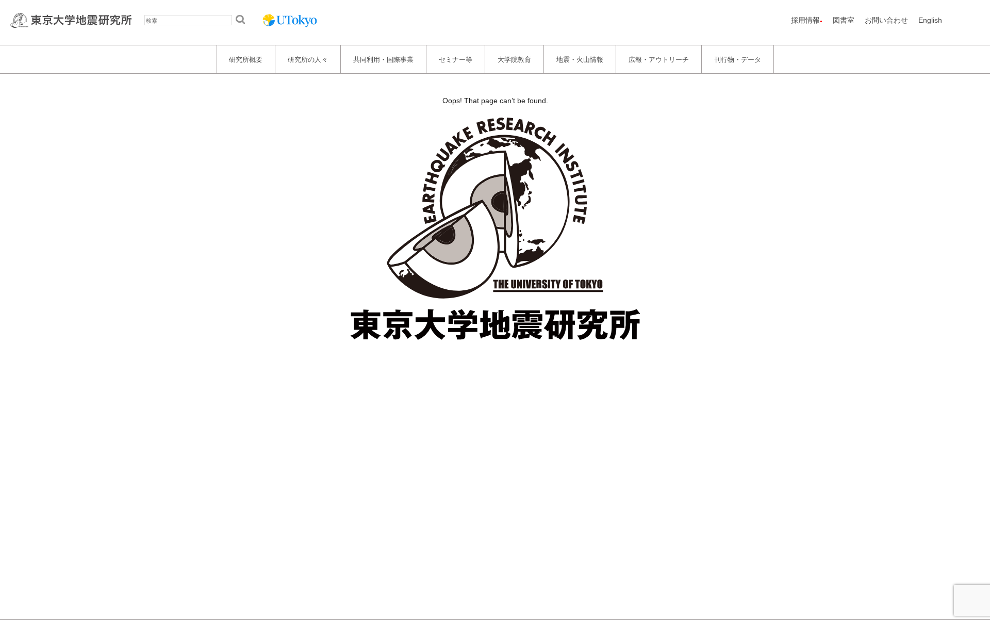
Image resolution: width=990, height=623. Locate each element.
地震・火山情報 (579, 59)
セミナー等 (455, 59)
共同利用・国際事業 (383, 59)
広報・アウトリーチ (659, 59)
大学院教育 (514, 59)
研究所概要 (245, 59)
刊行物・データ (737, 59)
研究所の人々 (308, 59)
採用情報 (805, 20)
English (930, 20)
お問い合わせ (886, 20)
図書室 (843, 20)
